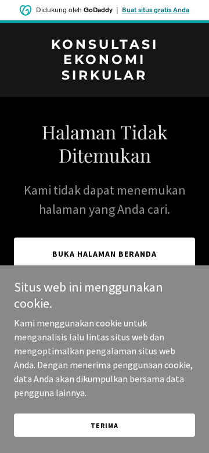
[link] (104, 76)
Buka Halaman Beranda (104, 254)
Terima (104, 425)
